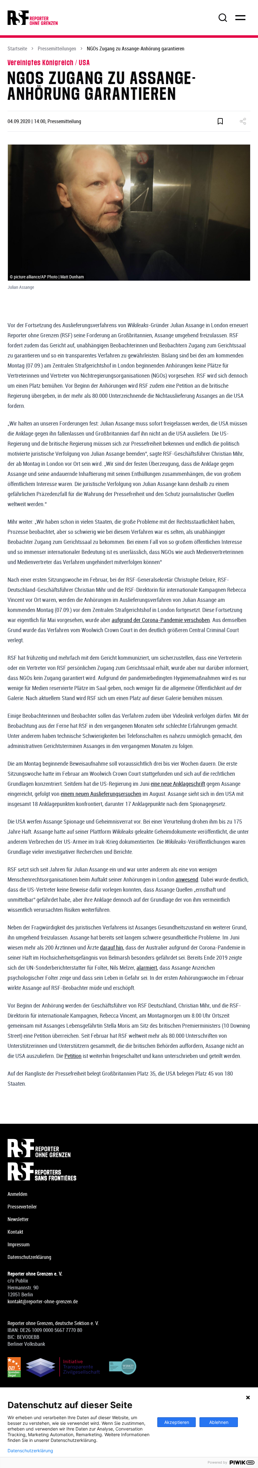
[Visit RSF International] (129, 1171)
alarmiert (147, 967)
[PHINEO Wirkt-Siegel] (123, 1367)
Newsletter (18, 1219)
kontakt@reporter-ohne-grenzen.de (43, 1301)
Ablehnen (218, 1422)
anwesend (187, 879)
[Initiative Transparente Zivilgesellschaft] (63, 1367)
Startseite (17, 48)
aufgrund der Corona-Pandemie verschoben (161, 620)
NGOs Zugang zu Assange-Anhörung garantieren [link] (135, 48)
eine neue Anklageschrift (178, 783)
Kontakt (15, 1232)
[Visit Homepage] (129, 1148)
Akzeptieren (176, 1422)
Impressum (19, 1244)
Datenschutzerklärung (29, 1257)
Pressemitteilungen (57, 48)
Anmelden (17, 1194)
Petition (72, 1056)
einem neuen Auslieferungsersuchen (101, 793)
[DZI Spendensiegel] (14, 1367)
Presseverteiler (22, 1206)
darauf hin (111, 947)
